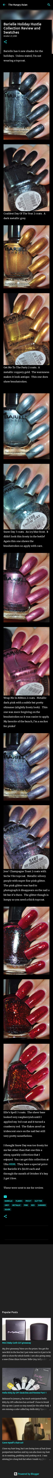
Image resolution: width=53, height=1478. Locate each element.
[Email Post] (5, 1198)
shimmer (42, 1205)
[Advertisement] (26, 1275)
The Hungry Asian (17, 4)
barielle (8, 1201)
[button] (5, 42)
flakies (19, 1201)
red (33, 1205)
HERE (12, 1164)
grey (7, 1205)
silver (7, 1209)
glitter (38, 1201)
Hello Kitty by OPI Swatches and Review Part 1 (24, 1393)
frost (28, 1201)
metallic (16, 1205)
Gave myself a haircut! (12, 1442)
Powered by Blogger (28, 1474)
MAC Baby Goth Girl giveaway (16, 1343)
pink (26, 1205)
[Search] (49, 4)
